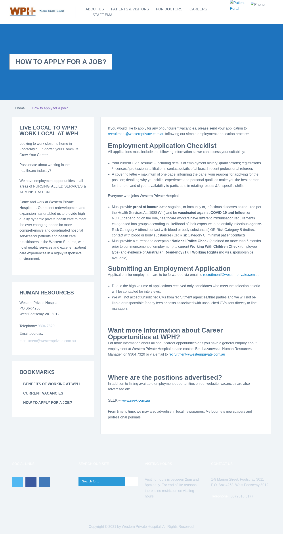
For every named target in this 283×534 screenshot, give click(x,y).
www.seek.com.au (135, 400)
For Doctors (169, 9)
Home (20, 108)
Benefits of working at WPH (51, 384)
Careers (198, 9)
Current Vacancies (43, 393)
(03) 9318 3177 (241, 496)
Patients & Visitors (130, 9)
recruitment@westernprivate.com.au (231, 275)
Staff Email (104, 15)
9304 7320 (46, 326)
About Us (95, 9)
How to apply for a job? (47, 402)
